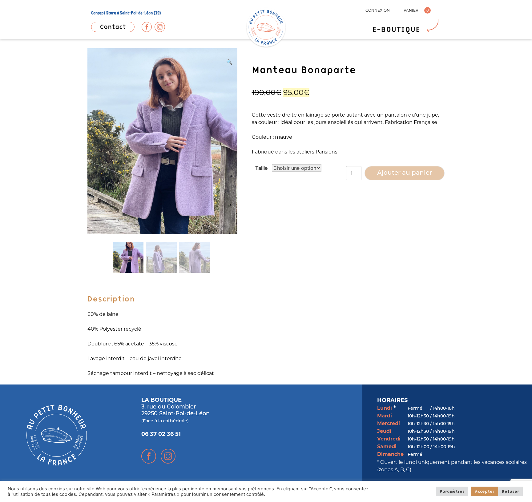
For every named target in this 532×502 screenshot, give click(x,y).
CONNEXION (377, 10)
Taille (261, 168)
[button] (229, 62)
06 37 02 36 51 (161, 434)
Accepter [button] (484, 491)
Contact (113, 26)
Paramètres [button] (452, 491)
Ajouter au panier (404, 173)
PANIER (411, 10)
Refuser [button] (510, 491)
